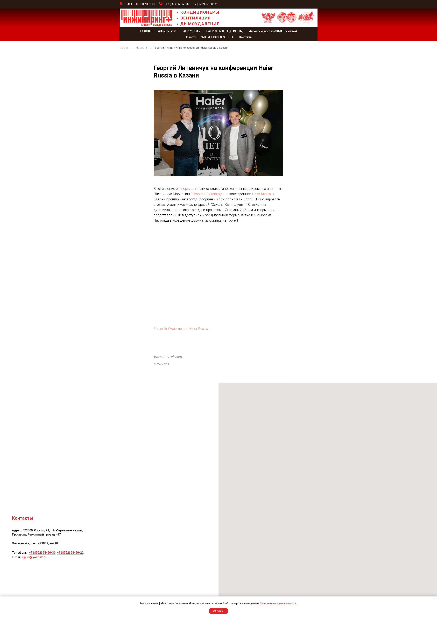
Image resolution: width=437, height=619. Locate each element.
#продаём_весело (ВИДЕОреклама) (273, 31)
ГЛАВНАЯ (146, 31)
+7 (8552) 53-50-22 (205, 4)
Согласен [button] (218, 611)
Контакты (245, 37)
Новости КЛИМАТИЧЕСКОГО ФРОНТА (209, 37)
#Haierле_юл (178, 329)
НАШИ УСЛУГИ (191, 31)
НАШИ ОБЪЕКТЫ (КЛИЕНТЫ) (224, 31)
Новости (141, 47)
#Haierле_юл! (167, 31)
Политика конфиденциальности (278, 603)
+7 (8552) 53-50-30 (177, 4)
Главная (124, 47)
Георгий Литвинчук (208, 194)
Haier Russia (261, 194)
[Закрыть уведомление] (434, 599)
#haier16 (160, 329)
